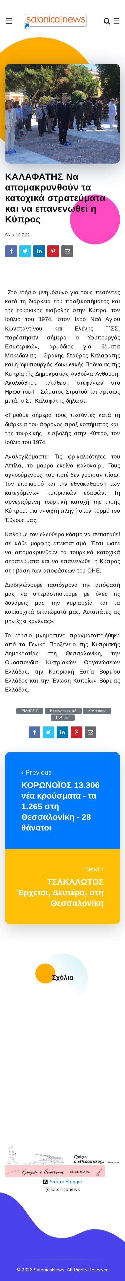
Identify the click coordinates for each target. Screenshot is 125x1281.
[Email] (67, 251)
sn (8, 235)
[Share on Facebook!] (11, 251)
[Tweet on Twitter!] (25, 251)
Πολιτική (62, 717)
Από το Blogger (65, 1182)
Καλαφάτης (97, 710)
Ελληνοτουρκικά (63, 710)
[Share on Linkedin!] (39, 251)
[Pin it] (53, 251)
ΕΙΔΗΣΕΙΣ (30, 710)
